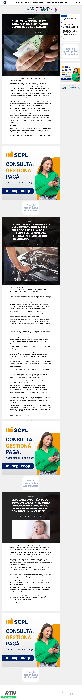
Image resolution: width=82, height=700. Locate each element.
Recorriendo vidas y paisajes (41, 7)
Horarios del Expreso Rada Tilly (57, 2)
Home (18, 2)
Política (41, 2)
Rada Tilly (24, 2)
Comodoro (33, 2)
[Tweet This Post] (35, 32)
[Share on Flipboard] (38, 32)
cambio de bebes (21, 607)
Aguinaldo (20, 140)
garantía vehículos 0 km (23, 415)
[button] (8, 697)
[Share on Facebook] (33, 32)
